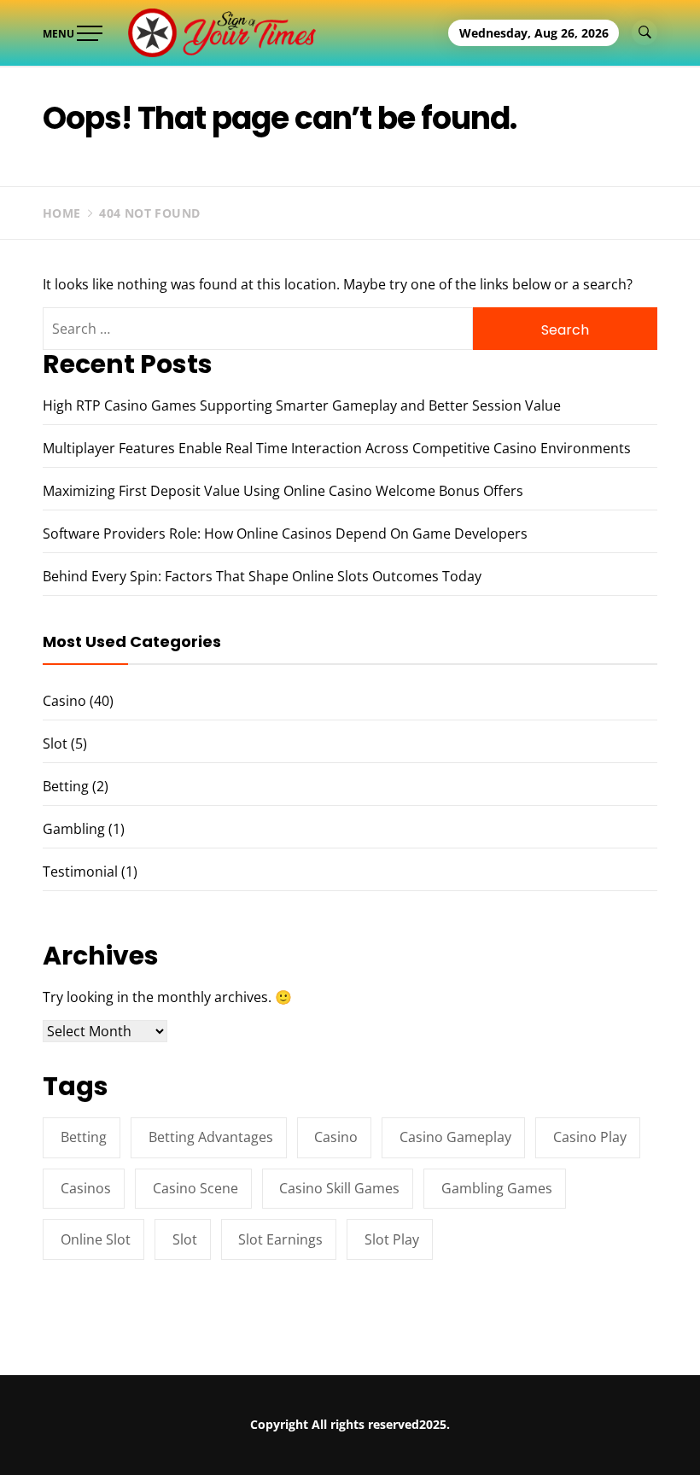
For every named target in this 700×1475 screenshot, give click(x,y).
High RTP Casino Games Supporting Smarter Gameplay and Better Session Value (302, 405)
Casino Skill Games (339, 1188)
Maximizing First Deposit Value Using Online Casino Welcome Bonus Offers (283, 490)
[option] (222, 1438)
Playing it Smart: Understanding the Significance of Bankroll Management (236, 1444)
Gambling (74, 828)
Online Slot (96, 1239)
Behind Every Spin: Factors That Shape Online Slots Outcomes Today (262, 576)
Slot (55, 743)
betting (84, 1137)
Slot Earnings (280, 1239)
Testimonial (80, 871)
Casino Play (590, 1137)
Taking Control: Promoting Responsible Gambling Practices (501, 1437)
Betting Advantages (211, 1137)
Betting (66, 786)
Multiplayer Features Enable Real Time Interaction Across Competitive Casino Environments (337, 448)
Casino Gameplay (455, 1137)
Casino (64, 700)
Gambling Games (496, 1188)
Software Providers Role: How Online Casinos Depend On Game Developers (285, 533)
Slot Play (392, 1239)
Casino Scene (195, 1188)
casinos (86, 1188)
